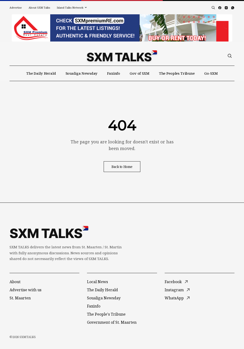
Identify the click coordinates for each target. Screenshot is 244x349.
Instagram (174, 289)
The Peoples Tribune (177, 73)
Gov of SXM (139, 73)
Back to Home (122, 166)
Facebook (173, 281)
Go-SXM (211, 73)
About (15, 281)
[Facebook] (220, 8)
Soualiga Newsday (82, 73)
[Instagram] (226, 8)
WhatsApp (174, 298)
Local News (97, 281)
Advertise (16, 7)
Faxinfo (113, 73)
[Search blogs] (213, 7)
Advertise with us (25, 289)
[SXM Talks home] (121, 56)
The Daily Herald (41, 73)
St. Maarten (20, 298)
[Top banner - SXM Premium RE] (122, 28)
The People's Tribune (106, 314)
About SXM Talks (39, 7)
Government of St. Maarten (112, 322)
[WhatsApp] (232, 8)
